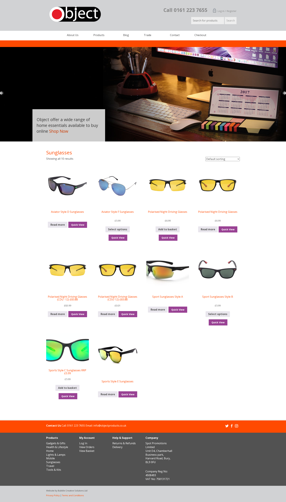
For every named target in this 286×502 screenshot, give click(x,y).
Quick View (77, 224)
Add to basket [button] (167, 229)
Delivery (117, 447)
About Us (72, 35)
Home (50, 451)
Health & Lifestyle (57, 447)
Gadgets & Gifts (55, 443)
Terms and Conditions (73, 495)
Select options (117, 229)
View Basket (86, 451)
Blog (126, 35)
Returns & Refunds (124, 443)
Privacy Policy (53, 495)
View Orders (86, 447)
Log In (83, 443)
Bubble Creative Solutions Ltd (72, 490)
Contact (175, 35)
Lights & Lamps (55, 454)
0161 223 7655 (76, 425)
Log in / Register (227, 11)
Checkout (200, 35)
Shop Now (58, 131)
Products (98, 35)
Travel (50, 466)
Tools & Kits (53, 470)
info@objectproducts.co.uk (109, 425)
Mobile (50, 458)
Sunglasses (53, 462)
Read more (57, 225)
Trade (147, 35)
